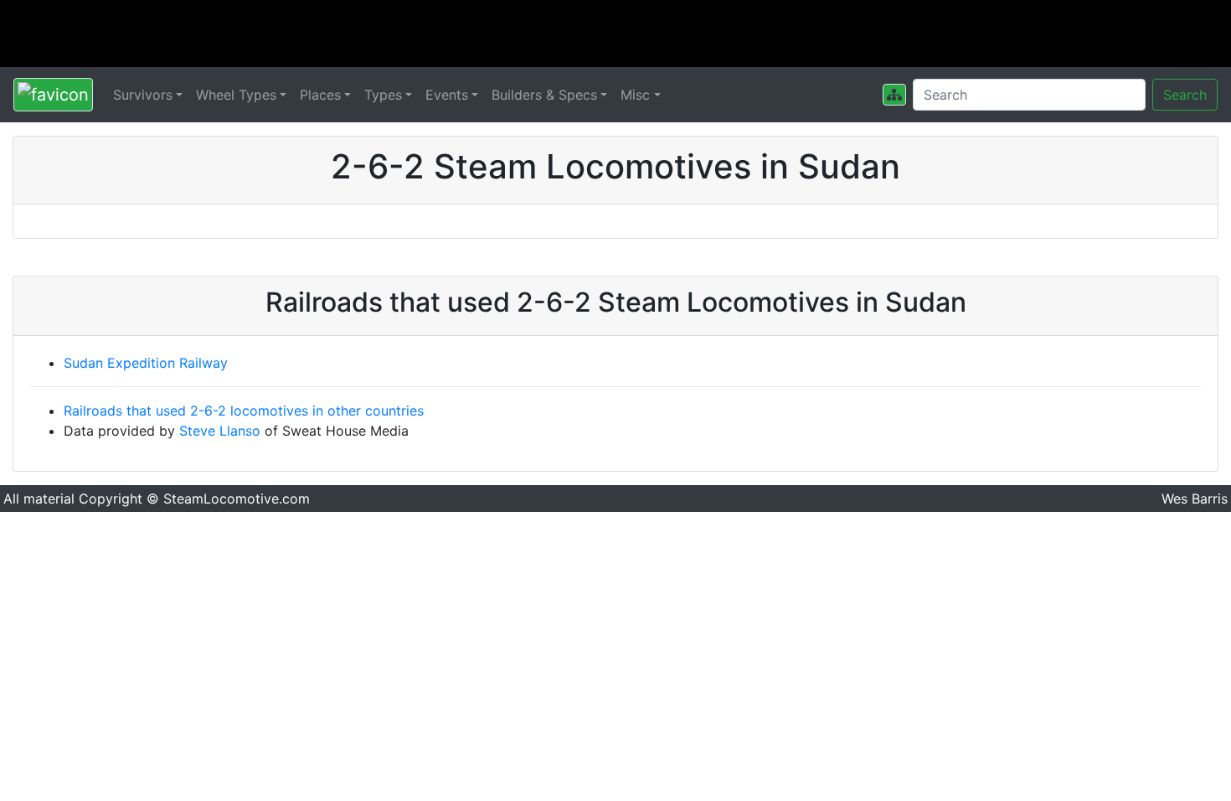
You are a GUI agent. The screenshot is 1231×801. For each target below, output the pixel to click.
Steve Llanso (219, 430)
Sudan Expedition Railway (146, 362)
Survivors (143, 94)
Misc (635, 94)
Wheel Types (236, 94)
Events (446, 94)
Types (383, 94)
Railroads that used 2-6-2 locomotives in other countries (244, 410)
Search (1185, 94)
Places (320, 94)
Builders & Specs (544, 94)
